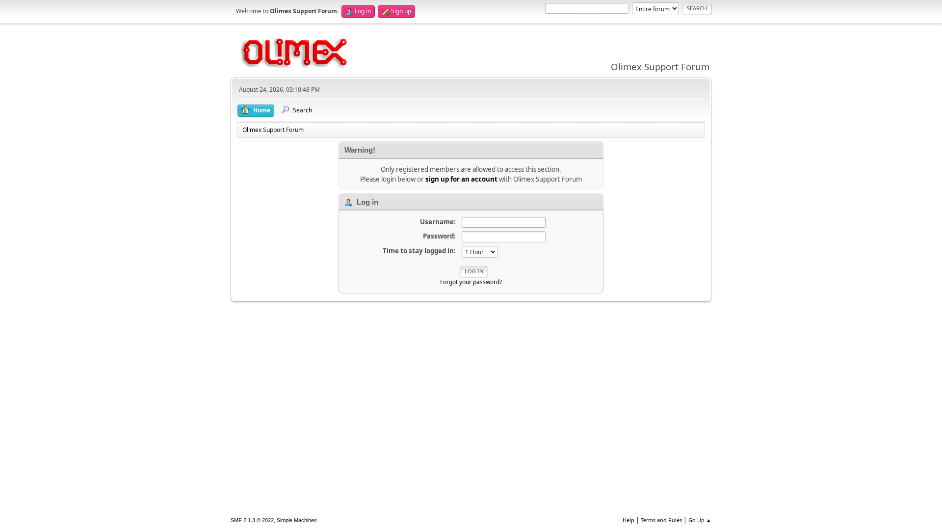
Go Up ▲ (699, 520)
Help (628, 520)
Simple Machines (297, 520)
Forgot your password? (471, 282)
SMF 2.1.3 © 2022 (252, 520)
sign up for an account (461, 179)
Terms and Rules (661, 520)
